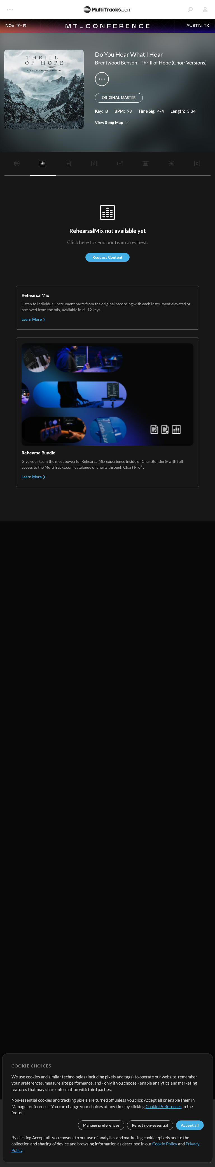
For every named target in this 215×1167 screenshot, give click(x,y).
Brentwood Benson (116, 62)
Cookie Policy (164, 1143)
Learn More (32, 319)
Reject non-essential (150, 1125)
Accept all (190, 1125)
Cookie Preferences (164, 1106)
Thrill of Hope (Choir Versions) (174, 62)
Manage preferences (101, 1125)
